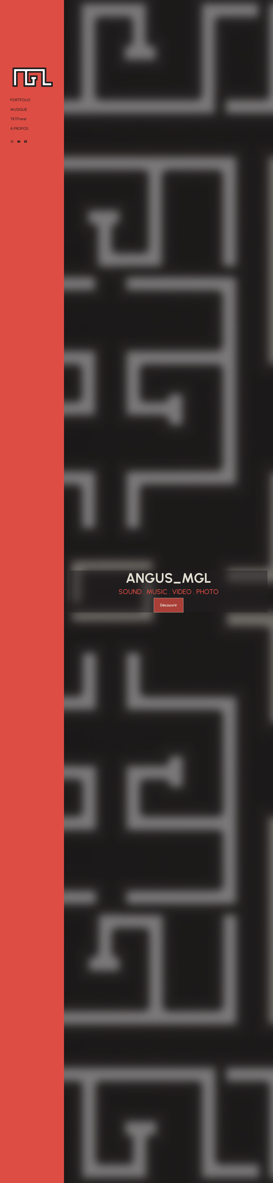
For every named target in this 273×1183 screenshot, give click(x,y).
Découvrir (168, 605)
